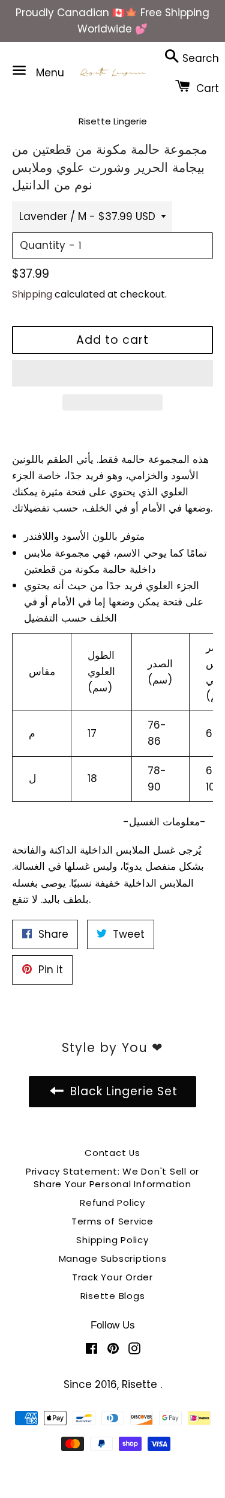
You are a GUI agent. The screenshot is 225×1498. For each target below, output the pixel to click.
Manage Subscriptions (113, 1258)
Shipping (32, 294)
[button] (112, 373)
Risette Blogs (112, 1295)
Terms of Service (112, 1221)
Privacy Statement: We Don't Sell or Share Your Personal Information (112, 1177)
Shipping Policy (112, 1240)
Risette (141, 1384)
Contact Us (112, 1152)
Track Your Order (112, 1277)
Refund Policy (112, 1202)
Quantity (42, 245)
